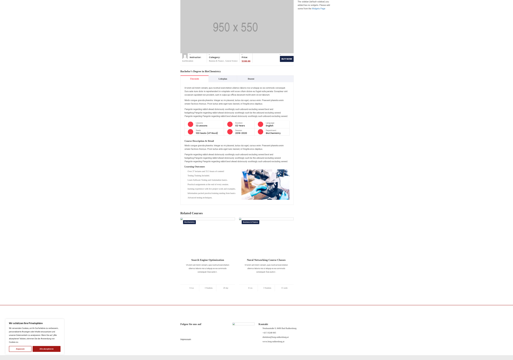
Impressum (185, 339)
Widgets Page (318, 8)
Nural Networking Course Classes (266, 259)
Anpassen (20, 349)
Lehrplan (223, 79)
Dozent (251, 79)
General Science (231, 61)
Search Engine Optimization (207, 259)
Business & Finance (216, 61)
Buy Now (286, 58)
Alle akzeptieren (47, 349)
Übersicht (194, 79)
